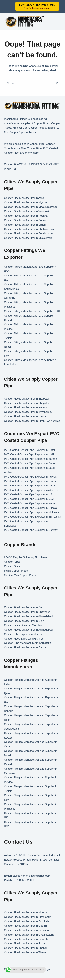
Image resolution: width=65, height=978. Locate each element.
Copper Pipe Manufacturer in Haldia (25, 416)
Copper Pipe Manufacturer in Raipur (25, 647)
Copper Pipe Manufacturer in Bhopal (25, 947)
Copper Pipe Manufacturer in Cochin (25, 925)
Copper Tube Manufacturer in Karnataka (27, 642)
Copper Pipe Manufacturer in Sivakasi (26, 398)
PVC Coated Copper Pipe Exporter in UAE (29, 454)
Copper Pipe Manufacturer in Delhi (24, 607)
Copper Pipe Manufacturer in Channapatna (29, 934)
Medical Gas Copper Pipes (20, 575)
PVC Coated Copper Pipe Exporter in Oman (30, 481)
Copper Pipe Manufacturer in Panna (25, 220)
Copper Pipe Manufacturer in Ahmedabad (28, 616)
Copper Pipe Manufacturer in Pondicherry (28, 233)
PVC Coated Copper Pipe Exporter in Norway (31, 529)
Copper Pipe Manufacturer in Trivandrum (28, 411)
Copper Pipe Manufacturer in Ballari (25, 224)
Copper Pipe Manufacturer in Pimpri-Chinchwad (32, 420)
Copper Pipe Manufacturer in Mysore (25, 202)
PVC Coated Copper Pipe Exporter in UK (28, 494)
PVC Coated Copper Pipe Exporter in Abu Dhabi (32, 490)
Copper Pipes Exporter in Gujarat (23, 638)
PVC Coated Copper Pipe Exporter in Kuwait (30, 476)
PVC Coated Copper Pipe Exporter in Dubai (29, 485)
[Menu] (59, 21)
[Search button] (57, 83)
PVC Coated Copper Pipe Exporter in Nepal (29, 503)
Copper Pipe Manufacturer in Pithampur (27, 916)
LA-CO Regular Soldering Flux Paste (25, 557)
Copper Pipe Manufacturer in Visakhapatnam (30, 206)
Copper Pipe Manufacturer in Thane (25, 952)
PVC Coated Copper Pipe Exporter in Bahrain (30, 458)
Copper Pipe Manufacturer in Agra (24, 197)
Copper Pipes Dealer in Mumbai (23, 625)
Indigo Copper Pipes (16, 570)
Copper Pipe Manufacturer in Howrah (26, 939)
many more (32, 152)
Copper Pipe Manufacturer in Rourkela (26, 921)
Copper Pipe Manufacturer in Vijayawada (28, 237)
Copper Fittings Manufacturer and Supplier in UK (32, 311)
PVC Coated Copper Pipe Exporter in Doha (29, 463)
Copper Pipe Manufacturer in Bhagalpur (27, 403)
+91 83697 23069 (24, 880)
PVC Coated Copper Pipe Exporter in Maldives (31, 512)
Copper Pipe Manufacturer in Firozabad (27, 930)
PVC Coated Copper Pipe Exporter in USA (29, 498)
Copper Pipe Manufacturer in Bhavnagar (27, 611)
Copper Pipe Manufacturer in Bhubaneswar (29, 228)
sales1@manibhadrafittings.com (32, 875)
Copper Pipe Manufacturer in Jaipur (25, 943)
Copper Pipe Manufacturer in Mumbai (26, 912)
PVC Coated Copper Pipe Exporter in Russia (30, 507)
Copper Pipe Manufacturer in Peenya (25, 215)
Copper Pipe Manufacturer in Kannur (25, 407)
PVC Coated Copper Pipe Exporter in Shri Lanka (32, 516)
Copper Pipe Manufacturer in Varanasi (26, 211)
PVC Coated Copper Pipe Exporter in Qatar (29, 449)
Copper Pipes (12, 566)
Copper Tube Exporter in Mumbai (23, 634)
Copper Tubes (12, 561)
